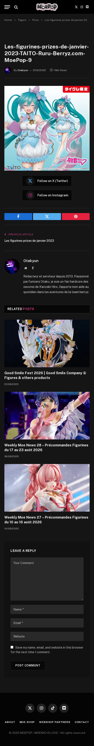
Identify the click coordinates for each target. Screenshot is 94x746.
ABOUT (10, 722)
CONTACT (82, 722)
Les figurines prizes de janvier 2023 (29, 240)
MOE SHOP (27, 722)
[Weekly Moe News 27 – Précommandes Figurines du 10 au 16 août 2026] (47, 488)
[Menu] (7, 7)
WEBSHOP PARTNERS (54, 722)
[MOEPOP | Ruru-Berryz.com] (47, 7)
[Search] (15, 7)
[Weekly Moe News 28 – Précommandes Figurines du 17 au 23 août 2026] (47, 415)
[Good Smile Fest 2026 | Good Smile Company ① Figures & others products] (47, 343)
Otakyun (22, 70)
